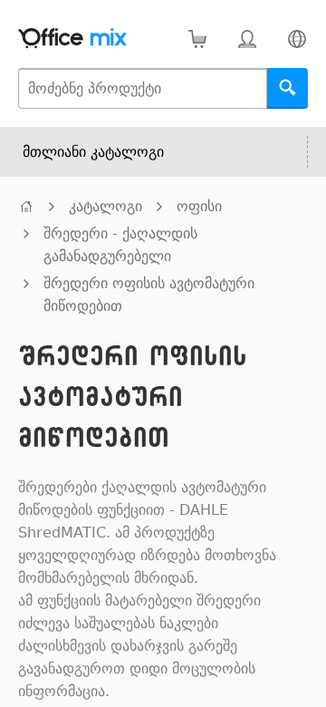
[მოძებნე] (287, 88)
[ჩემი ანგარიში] (246, 38)
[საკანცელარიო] (26, 206)
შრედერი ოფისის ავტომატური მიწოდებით (148, 295)
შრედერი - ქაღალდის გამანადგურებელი (120, 245)
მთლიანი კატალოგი (93, 151)
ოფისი (199, 206)
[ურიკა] (197, 38)
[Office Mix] (72, 38)
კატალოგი (105, 206)
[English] (296, 38)
